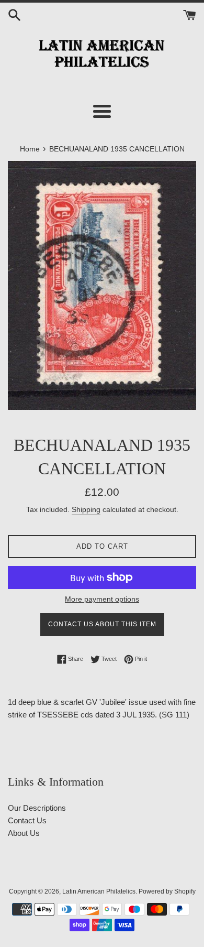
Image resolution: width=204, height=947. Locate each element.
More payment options (102, 599)
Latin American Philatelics (98, 891)
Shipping (86, 509)
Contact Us (27, 820)
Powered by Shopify (167, 891)
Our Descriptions (37, 807)
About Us (24, 833)
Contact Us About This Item (102, 624)
